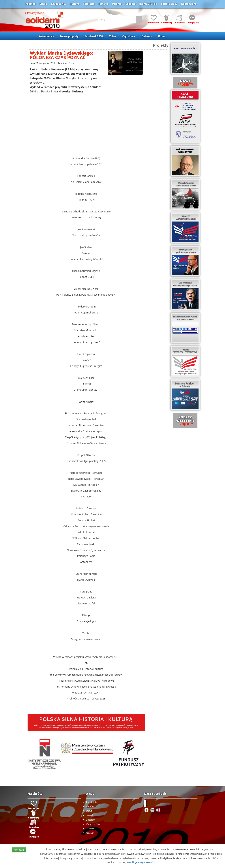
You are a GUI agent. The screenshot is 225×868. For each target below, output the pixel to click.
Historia (103, 4)
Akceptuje (19, 849)
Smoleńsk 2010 (94, 36)
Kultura (74, 4)
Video (112, 36)
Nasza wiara (188, 4)
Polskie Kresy (169, 4)
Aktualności (46, 36)
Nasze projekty (69, 36)
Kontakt (90, 832)
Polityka (30, 4)
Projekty (160, 45)
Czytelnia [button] (128, 36)
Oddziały (90, 819)
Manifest (90, 806)
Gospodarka (58, 4)
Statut (89, 810)
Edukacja (88, 4)
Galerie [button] (146, 36)
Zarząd (89, 815)
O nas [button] (161, 36)
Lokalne (130, 4)
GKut (71, 63)
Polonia (117, 4)
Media (43, 4)
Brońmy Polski (148, 4)
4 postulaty (91, 802)
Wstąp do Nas (93, 824)
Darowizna (91, 828)
